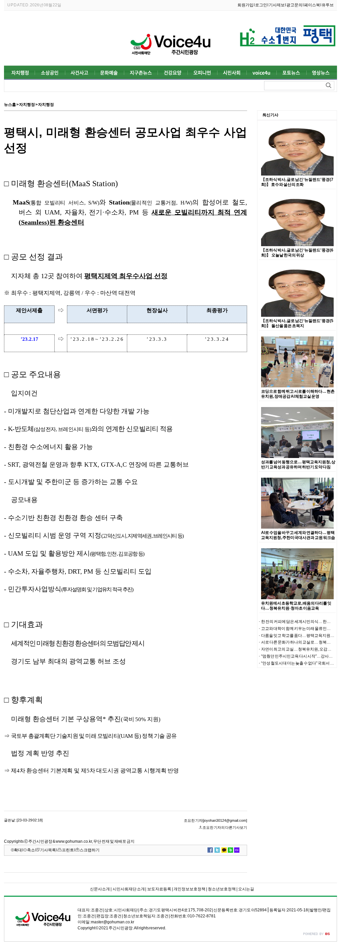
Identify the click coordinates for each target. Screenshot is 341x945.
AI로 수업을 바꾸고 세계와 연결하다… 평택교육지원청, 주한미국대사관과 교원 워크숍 (298, 535)
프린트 (68, 850)
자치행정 (27, 104)
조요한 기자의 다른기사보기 (224, 827)
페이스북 (312, 5)
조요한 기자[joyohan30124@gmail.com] (215, 820)
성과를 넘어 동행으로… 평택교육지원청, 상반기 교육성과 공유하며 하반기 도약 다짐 (298, 464)
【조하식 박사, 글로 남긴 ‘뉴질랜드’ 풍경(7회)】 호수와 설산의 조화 (297, 182)
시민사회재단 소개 (128, 889)
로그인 (261, 5)
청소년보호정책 (222, 889)
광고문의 (294, 5)
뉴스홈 (10, 104)
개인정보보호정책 (189, 889)
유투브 (328, 5)
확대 (18, 850)
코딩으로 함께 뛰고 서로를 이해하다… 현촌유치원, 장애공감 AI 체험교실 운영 (298, 394)
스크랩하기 (90, 850)
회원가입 (245, 5)
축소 (31, 850)
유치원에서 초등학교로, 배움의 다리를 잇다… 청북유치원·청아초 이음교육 (296, 606)
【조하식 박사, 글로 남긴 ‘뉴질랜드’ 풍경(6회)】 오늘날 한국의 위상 (297, 252)
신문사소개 (100, 889)
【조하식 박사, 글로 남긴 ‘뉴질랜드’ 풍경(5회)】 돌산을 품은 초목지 (297, 323)
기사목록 (48, 850)
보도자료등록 (159, 889)
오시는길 (246, 889)
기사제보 (277, 5)
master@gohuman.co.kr (112, 922)
